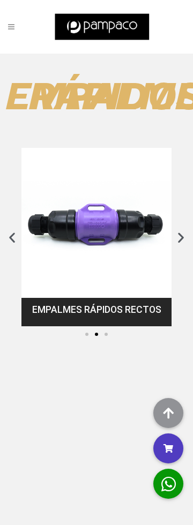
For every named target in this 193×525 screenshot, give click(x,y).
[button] (86, 334)
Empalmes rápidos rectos (96, 309)
